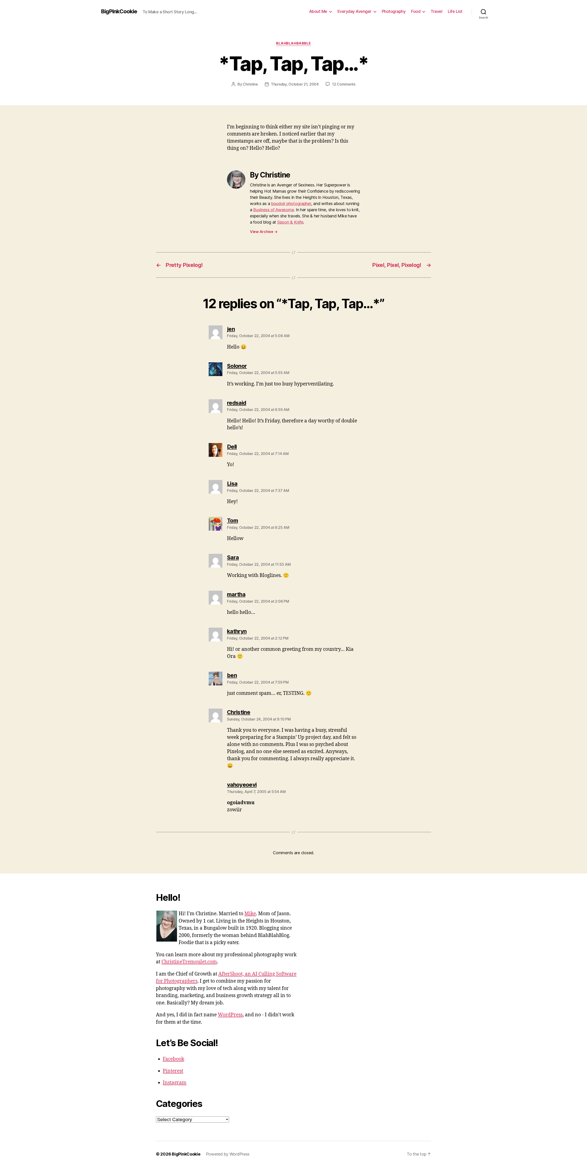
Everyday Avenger (354, 11)
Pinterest (173, 1071)
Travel (436, 11)
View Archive (263, 231)
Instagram (174, 1083)
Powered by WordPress (228, 1154)
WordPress (230, 1015)
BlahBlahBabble (293, 43)
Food (415, 11)
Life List (455, 11)
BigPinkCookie (119, 11)
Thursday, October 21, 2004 (295, 84)
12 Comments (343, 84)
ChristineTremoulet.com (189, 962)
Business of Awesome (273, 209)
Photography (394, 11)
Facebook (173, 1059)
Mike (250, 914)
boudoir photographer (291, 203)
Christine (250, 84)
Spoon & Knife (290, 222)
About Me (318, 11)
